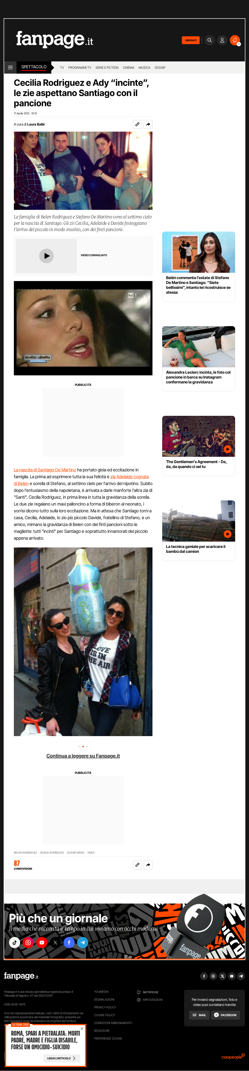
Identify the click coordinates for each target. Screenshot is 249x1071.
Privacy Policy (105, 1007)
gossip (160, 67)
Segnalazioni (104, 999)
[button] (148, 124)
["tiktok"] (14, 942)
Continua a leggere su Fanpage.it (83, 756)
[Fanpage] (21, 976)
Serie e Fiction (107, 67)
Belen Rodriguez (25, 852)
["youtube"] (41, 942)
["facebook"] (69, 942)
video (91, 852)
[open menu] (10, 67)
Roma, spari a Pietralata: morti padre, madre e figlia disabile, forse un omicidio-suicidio (45, 1040)
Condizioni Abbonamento (113, 1023)
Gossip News (75, 852)
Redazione (102, 1030)
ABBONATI (190, 40)
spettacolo (33, 66)
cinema (128, 67)
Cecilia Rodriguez (52, 852)
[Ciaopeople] (233, 1058)
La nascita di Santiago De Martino (45, 469)
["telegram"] (82, 942)
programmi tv (79, 67)
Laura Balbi (35, 124)
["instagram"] (28, 942)
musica (144, 67)
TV (62, 67)
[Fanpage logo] (48, 40)
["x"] (55, 942)
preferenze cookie (108, 1038)
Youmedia (101, 991)
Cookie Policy (104, 1015)
